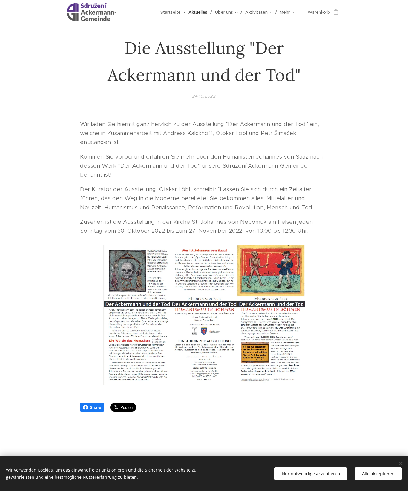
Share (95, 407)
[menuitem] (172, 12)
